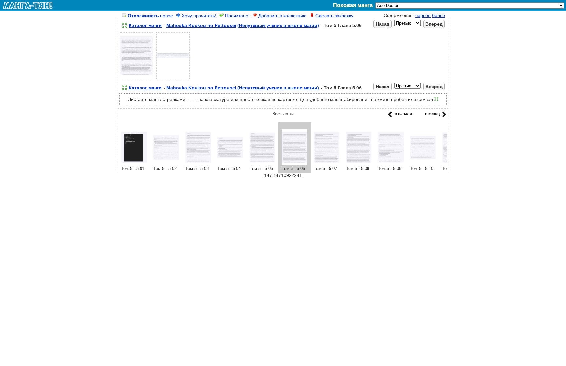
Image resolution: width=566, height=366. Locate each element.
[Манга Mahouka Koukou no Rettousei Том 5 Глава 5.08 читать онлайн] (358, 163)
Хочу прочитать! (198, 15)
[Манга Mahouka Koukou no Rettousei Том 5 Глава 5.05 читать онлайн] (262, 163)
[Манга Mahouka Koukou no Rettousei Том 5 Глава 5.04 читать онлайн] (230, 163)
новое (150, 15)
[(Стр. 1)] (136, 79)
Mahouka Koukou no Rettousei (201, 25)
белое (438, 15)
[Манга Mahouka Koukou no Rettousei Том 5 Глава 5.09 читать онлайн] (391, 163)
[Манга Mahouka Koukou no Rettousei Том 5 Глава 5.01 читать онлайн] (134, 163)
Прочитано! (237, 15)
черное (423, 15)
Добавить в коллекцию (282, 15)
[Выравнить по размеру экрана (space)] (124, 25)
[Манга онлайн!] (28, 5)
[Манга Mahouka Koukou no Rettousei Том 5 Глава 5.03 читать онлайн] (198, 163)
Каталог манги (145, 25)
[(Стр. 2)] (173, 79)
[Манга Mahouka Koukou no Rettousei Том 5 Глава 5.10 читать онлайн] (423, 163)
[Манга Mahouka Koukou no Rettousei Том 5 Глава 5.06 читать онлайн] (294, 163)
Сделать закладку (333, 15)
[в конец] (443, 116)
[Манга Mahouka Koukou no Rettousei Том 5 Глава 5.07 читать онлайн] (326, 163)
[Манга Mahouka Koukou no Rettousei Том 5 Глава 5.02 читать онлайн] (166, 163)
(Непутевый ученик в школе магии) (278, 25)
